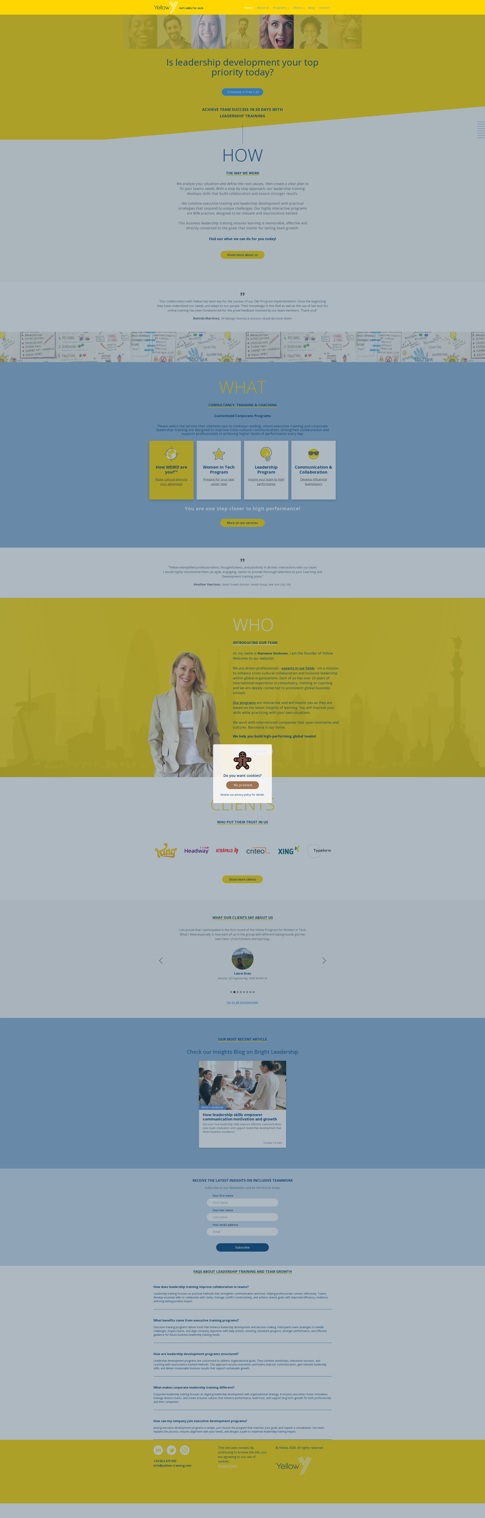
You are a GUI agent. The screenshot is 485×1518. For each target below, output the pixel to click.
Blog (311, 7)
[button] (281, 7)
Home (249, 7)
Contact (324, 7)
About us (263, 7)
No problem (242, 785)
